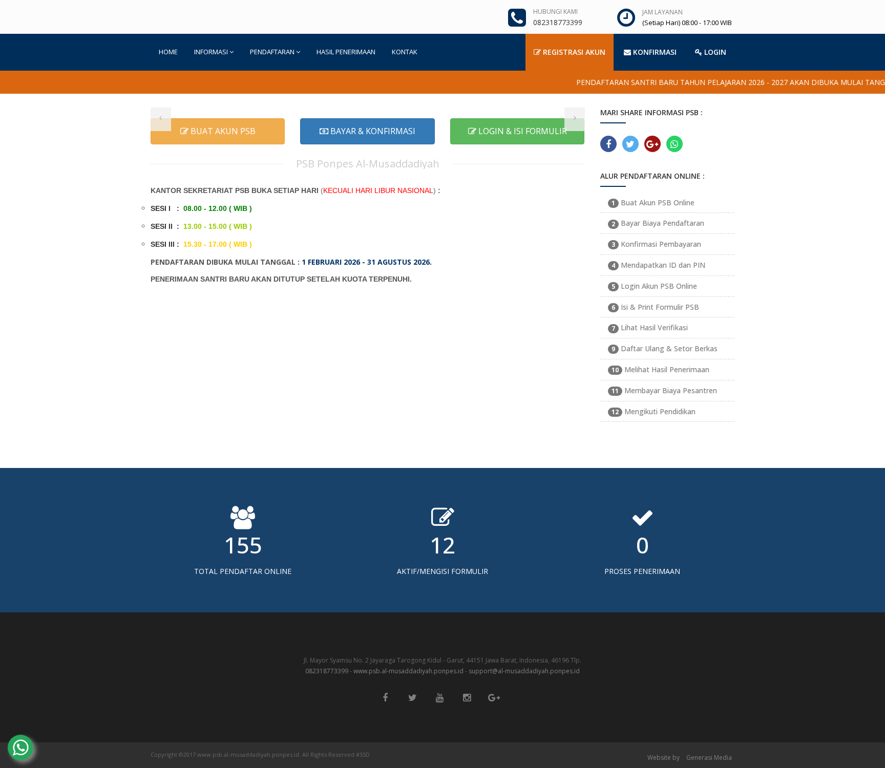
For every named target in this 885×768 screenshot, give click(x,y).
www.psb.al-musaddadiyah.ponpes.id (408, 671)
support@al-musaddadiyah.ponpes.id (524, 671)
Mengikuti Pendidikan (654, 411)
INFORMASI (211, 51)
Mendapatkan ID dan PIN (658, 265)
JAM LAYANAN (662, 12)
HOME (168, 51)
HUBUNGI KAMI (555, 11)
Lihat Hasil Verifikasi (650, 327)
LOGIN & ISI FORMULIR (521, 131)
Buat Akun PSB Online (653, 202)
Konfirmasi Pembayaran (656, 244)
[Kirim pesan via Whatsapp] (20, 747)
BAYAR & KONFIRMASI (371, 131)
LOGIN (714, 52)
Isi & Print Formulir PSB (655, 307)
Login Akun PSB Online (654, 286)
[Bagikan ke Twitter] (630, 144)
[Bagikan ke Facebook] (608, 144)
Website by (663, 757)
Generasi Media (709, 757)
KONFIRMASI (654, 52)
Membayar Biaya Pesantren (664, 390)
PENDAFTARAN (272, 51)
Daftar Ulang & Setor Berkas (665, 348)
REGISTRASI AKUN (573, 52)
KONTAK (404, 51)
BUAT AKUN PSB (222, 131)
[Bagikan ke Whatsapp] (674, 144)
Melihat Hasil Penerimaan (660, 369)
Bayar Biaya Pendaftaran (658, 223)
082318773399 (326, 671)
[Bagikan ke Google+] (652, 144)
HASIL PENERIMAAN (346, 51)
